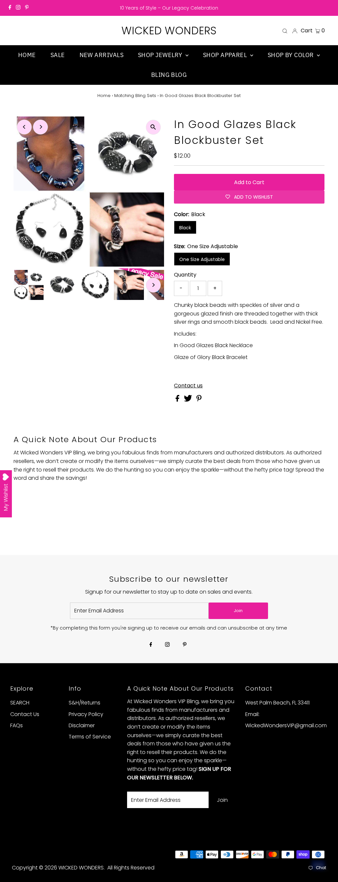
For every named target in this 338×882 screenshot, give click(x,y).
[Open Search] (285, 31)
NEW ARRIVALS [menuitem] (101, 55)
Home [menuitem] (27, 55)
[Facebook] (10, 8)
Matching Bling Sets (135, 95)
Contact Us (24, 714)
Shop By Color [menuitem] (291, 55)
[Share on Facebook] (178, 400)
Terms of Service (90, 736)
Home (104, 95)
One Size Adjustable (202, 259)
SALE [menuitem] (58, 55)
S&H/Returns (84, 702)
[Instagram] (18, 8)
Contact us (188, 385)
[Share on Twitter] (188, 400)
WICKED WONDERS (169, 30)
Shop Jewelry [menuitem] (161, 55)
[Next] (40, 126)
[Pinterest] (26, 8)
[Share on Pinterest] (199, 400)
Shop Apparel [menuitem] (226, 55)
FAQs (16, 725)
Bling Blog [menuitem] (169, 75)
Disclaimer (82, 725)
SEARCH (19, 702)
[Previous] (24, 126)
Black (185, 227)
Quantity (185, 274)
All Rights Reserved (130, 867)
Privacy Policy (86, 714)
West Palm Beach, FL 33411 (277, 702)
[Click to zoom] (153, 127)
